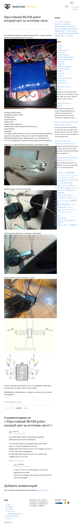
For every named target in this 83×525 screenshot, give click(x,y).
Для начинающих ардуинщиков (66, 28)
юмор (70, 211)
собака (69, 207)
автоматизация (67, 183)
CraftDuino (62, 175)
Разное (26, 408)
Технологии (62, 80)
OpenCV (64, 178)
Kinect (56, 177)
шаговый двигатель (60, 211)
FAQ (8, 504)
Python (57, 180)
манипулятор (59, 192)
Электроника (62, 82)
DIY (66, 175)
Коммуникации (63, 55)
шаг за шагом (71, 209)
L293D (6, 402)
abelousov (58, 141)
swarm (56, 182)
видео (62, 187)
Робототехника (60, 218)
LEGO (59, 177)
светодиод (73, 204)
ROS (76, 180)
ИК (59, 182)
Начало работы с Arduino (65, 26)
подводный (69, 197)
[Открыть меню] (66, 6)
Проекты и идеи (63, 68)
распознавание (64, 201)
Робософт (61, 73)
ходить (65, 209)
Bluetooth (57, 175)
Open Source (71, 177)
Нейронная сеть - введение (66, 225)
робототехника (62, 204)
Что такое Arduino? (63, 21)
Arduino (60, 45)
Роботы (60, 75)
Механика (61, 61)
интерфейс (57, 190)
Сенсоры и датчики (65, 78)
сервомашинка (61, 207)
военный (68, 187)
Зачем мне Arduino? (63, 24)
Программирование (65, 66)
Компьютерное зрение (66, 57)
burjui (56, 86)
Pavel (56, 103)
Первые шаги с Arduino (64, 35)
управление (58, 209)
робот (19, 402)
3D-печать (59, 173)
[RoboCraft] (68, 503)
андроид (58, 185)
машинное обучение (62, 195)
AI (64, 172)
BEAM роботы (63, 50)
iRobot (76, 175)
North (57, 122)
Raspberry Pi (64, 180)
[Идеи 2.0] (65, 503)
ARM (59, 48)
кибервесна (12, 402)
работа (57, 201)
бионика (72, 185)
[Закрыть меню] (71, 2)
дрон (77, 187)
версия (57, 187)
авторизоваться (42, 490)
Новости (61, 64)
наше (72, 195)
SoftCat (57, 157)
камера (62, 190)
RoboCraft (19, 6)
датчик (73, 187)
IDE (73, 175)
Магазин (31, 6)
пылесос (75, 197)
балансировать (64, 185)
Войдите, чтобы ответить (16, 460)
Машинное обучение (65, 59)
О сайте (10, 509)
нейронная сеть (60, 197)
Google (70, 175)
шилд (67, 211)
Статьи (9, 518)
